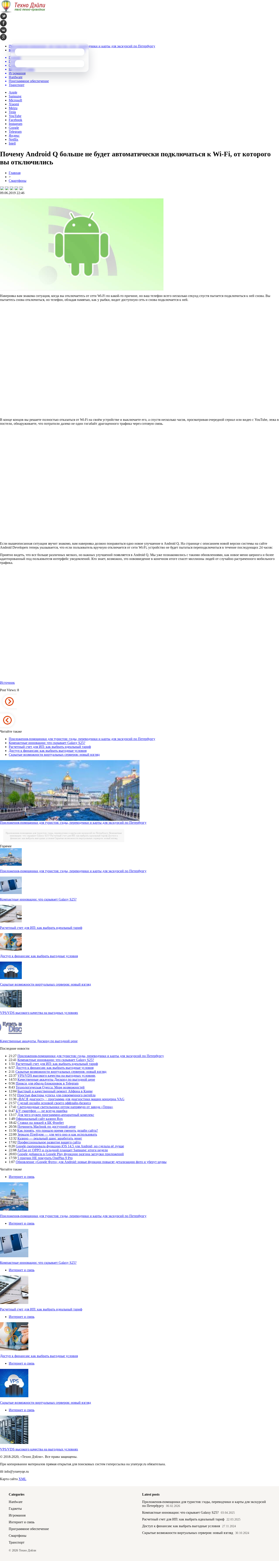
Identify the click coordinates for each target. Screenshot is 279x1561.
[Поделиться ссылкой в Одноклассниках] (21, 188)
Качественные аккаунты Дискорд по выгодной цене (39, 1041)
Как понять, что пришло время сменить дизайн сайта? (57, 1130)
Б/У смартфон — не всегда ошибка (41, 1111)
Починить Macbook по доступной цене (46, 1126)
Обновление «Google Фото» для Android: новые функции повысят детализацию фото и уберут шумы (91, 1162)
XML (22, 1479)
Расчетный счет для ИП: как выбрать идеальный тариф (50, 747)
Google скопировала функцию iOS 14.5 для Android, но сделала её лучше (70, 1146)
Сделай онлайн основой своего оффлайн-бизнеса (54, 1103)
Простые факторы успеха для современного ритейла (56, 1095)
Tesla (12, 112)
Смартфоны (17, 181)
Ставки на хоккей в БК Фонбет (40, 1122)
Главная (14, 173)
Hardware (15, 1502)
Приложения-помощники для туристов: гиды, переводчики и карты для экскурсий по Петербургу (82, 739)
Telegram (15, 131)
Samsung (15, 96)
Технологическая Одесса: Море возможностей (50, 1087)
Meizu (13, 108)
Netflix (13, 139)
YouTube (15, 116)
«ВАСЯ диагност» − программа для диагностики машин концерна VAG (70, 1099)
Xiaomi (14, 104)
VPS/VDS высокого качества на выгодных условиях (39, 1013)
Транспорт (16, 1542)
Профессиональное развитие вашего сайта (49, 1142)
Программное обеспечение (29, 1529)
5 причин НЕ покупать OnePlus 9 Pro (45, 1158)
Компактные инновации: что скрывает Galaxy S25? (47, 743)
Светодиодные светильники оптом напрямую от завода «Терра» (65, 1107)
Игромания (17, 1515)
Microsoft (15, 100)
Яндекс (14, 135)
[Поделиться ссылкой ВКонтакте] (2, 188)
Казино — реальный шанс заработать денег (49, 1138)
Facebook (15, 120)
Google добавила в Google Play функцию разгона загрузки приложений (70, 1154)
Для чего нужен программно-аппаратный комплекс (55, 1115)
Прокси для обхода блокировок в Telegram (47, 1083)
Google (14, 128)
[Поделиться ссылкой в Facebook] (7, 188)
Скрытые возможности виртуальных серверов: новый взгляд (54, 754)
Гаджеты (15, 1508)
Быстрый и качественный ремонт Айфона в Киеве (55, 1091)
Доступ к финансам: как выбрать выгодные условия (48, 750)
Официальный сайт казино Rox (39, 1119)
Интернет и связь (21, 1177)
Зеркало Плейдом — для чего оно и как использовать (57, 1134)
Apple (13, 92)
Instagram (15, 124)
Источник (7, 682)
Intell (12, 143)
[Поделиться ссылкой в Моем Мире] (16, 188)
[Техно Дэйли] (22, 12)
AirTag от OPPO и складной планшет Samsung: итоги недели (62, 1150)
